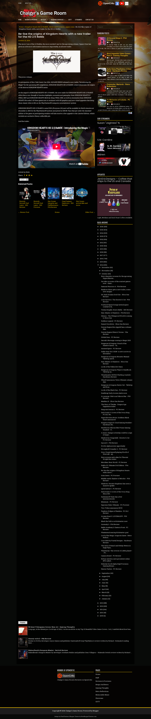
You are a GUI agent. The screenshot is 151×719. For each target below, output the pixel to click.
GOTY (69, 20)
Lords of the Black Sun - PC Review (114, 390)
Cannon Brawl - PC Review (111, 556)
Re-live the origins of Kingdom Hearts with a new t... (115, 471)
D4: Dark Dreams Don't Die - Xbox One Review (115, 296)
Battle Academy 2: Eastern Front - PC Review (114, 528)
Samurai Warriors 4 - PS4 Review (113, 286)
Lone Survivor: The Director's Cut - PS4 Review (115, 301)
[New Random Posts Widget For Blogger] (130, 113)
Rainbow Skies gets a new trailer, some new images (115, 290)
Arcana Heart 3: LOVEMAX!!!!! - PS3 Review (114, 517)
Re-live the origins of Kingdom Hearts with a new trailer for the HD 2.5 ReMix (54, 35)
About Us (28, 3)
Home (19, 3)
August (104, 576)
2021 (101, 243)
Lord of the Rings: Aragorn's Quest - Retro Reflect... (116, 536)
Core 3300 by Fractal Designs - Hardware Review (116, 542)
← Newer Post (23, 212)
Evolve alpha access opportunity (113, 446)
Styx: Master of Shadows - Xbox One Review (114, 363)
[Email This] (20, 179)
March (104, 592)
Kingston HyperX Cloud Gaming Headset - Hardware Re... (116, 424)
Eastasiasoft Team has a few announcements (111, 498)
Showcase (99, 698)
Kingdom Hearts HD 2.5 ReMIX (36, 27)
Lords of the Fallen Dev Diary (112, 367)
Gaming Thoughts (102, 688)
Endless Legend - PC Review (112, 321)
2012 (101, 606)
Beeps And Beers (102, 684)
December (106, 267)
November (106, 271)
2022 (101, 239)
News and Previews (57, 27)
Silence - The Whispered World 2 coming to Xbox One (116, 317)
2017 (101, 255)
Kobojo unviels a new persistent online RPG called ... (115, 560)
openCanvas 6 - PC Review (111, 489)
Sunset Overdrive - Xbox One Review (115, 324)
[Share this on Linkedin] (31, 175)
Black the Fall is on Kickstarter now (114, 521)
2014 (101, 265)
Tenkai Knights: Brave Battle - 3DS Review (116, 310)
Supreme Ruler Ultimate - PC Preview (115, 505)
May (103, 586)
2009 (101, 616)
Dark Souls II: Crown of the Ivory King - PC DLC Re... (115, 413)
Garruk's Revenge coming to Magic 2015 (116, 340)
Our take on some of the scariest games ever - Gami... (115, 282)
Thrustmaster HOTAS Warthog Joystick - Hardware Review (116, 376)
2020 (101, 246)
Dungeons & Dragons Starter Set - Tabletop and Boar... (116, 386)
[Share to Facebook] (27, 179)
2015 (101, 262)
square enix (70, 27)
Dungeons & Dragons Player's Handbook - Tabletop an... (116, 371)
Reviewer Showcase (58, 19)
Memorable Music (102, 695)
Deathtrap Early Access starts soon (114, 393)
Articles (44, 19)
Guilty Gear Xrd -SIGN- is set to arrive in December (116, 352)
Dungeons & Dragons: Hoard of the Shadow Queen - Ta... (114, 344)
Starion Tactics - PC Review (111, 569)
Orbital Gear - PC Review (110, 337)
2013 (101, 603)
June (103, 583)
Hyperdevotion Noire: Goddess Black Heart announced (115, 419)
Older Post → (90, 212)
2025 (101, 230)
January (105, 599)
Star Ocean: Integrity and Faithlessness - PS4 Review (53, 204)
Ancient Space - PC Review (111, 348)
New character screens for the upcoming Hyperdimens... (116, 277)
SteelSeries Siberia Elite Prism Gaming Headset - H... (115, 429)
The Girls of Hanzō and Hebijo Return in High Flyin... (116, 547)
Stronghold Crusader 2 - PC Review (114, 449)
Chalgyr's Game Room (74, 711)
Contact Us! (90, 20)
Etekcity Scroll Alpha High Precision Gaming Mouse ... (114, 565)
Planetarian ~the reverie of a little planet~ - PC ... (116, 552)
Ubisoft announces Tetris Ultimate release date (116, 381)
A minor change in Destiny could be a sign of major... (116, 434)
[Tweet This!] (26, 175)
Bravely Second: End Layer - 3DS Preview (38, 204)
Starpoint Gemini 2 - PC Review (112, 409)
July (103, 579)
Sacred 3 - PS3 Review (109, 443)
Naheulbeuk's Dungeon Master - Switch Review (48, 650)
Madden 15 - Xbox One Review (112, 401)
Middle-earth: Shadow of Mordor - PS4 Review (115, 479)
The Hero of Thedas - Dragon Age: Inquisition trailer (114, 405)
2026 (101, 227)
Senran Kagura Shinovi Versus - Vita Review (114, 333)
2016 (101, 259)
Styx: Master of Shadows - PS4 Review (115, 313)
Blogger (96, 711)
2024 (101, 233)
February (105, 595)
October (105, 274)
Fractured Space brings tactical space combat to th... (115, 306)
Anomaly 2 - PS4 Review (110, 524)
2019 (101, 249)
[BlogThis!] (23, 179)
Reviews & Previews (31, 20)
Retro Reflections (102, 691)
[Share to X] (25, 179)
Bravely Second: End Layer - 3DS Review (24, 204)
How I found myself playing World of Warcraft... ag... (115, 453)
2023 (101, 236)
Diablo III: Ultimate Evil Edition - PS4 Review (114, 466)
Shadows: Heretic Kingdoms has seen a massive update (116, 485)
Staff (97, 678)
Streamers (78, 20)
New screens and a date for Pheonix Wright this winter (114, 458)
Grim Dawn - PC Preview (110, 475)
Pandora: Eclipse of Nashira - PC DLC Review (115, 512)
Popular (22, 622)
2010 (101, 613)
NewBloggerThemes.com (88, 716)
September (106, 573)
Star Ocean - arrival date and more (82, 203)
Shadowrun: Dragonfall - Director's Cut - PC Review (115, 439)
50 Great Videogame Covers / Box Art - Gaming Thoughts (51, 627)
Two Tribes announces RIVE (111, 508)
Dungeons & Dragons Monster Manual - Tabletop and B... (115, 358)
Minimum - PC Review (109, 502)
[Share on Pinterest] (29, 175)
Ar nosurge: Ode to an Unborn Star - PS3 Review (115, 397)
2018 (101, 252)
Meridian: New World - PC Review (114, 462)
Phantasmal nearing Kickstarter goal (114, 532)
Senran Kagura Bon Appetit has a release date (116, 328)
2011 (101, 609)
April (103, 589)
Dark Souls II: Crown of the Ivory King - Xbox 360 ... (115, 493)
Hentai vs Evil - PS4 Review (39, 639)
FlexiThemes (65, 716)
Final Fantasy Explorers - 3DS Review (68, 203)
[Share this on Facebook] (24, 175)
